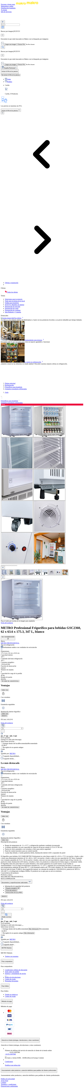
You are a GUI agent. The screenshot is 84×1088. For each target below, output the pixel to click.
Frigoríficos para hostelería (13, 387)
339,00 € (4, 716)
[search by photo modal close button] (2, 35)
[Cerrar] (2, 113)
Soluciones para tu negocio (13, 299)
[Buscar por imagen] (3, 27)
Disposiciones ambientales (9, 1086)
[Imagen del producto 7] (44, 572)
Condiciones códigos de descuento (16, 970)
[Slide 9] (15, 565)
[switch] (11, 75)
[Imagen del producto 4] (24, 572)
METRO (12, 753)
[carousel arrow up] (3, 567)
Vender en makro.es (11, 994)
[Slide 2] (3, 565)
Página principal (10, 383)
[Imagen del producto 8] (51, 572)
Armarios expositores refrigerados (16, 389)
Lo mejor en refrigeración (33, 362)
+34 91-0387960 (10, 1054)
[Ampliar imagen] (22, 599)
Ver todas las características (10, 681)
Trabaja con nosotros (11, 956)
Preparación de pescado (12, 306)
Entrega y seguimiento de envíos (15, 973)
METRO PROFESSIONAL (10, 643)
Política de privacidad (8, 1079)
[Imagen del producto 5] (31, 572)
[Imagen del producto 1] (4, 572)
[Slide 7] (11, 565)
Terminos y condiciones (8, 1084)
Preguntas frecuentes (11, 981)
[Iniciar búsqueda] (3, 47)
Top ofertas (17, 318)
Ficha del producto (7, 623)
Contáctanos (9, 1061)
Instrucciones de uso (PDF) (14, 892)
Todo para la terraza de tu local (15, 301)
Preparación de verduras (12, 310)
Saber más (5, 690)
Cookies (3, 1082)
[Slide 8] (13, 565)
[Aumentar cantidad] (22, 728)
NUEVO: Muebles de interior (14, 305)
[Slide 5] (8, 565)
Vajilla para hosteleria (12, 303)
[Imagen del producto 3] (17, 572)
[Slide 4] (6, 565)
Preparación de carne (11, 308)
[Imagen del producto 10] (65, 572)
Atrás (6, 392)
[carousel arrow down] (3, 577)
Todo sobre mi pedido (12, 972)
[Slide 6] (10, 565)
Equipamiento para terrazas (33, 340)
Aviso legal (4, 1081)
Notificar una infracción (12, 1065)
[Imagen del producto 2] (11, 572)
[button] (42, 397)
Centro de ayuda (10, 979)
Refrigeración (9, 385)
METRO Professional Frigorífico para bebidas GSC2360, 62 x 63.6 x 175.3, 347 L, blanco (41, 629)
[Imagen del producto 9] (58, 572)
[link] (44, 89)
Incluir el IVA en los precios (10, 110)
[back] (3, 22)
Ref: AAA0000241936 (8, 637)
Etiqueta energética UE (12, 888)
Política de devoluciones (13, 977)
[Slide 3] (5, 565)
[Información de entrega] (22, 925)
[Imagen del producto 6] (38, 572)
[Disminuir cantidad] (2, 728)
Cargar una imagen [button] (10, 44)
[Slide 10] (16, 565)
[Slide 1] (1, 565)
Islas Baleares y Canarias (13, 312)
